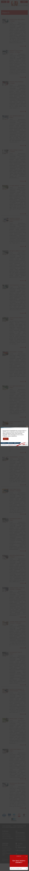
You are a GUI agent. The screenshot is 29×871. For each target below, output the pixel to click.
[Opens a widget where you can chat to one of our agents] (18, 862)
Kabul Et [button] (6, 439)
